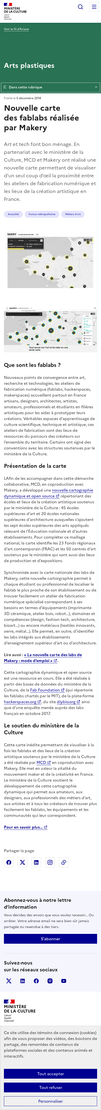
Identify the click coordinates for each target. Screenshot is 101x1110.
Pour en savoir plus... (23, 827)
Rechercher (80, 7)
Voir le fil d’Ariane (16, 29)
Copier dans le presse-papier (64, 862)
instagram (50, 981)
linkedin (22, 981)
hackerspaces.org (20, 702)
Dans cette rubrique (25, 87)
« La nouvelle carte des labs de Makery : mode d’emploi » (43, 658)
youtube (64, 981)
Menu (94, 7)
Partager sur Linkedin (36, 862)
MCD (41, 762)
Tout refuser (50, 1087)
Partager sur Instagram (50, 862)
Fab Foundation (45, 690)
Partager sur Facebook (9, 862)
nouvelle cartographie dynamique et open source (48, 493)
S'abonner (50, 939)
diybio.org (66, 702)
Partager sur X (22, 862)
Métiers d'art (73, 214)
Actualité (13, 214)
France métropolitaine (42, 214)
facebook (36, 981)
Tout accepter (50, 1074)
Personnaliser (50, 1101)
